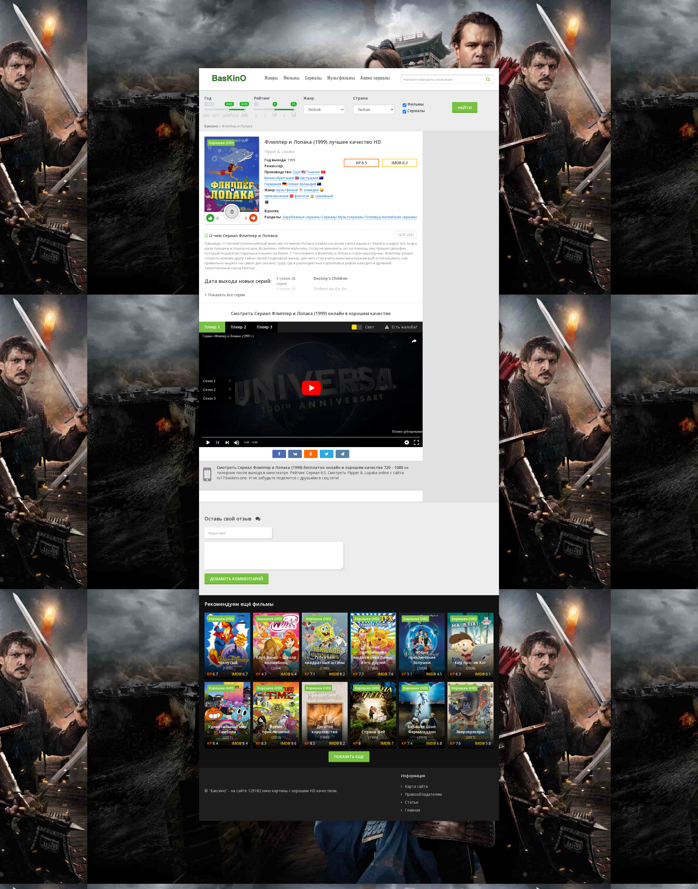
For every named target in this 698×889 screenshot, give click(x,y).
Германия (272, 183)
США (296, 171)
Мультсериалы (351, 216)
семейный (324, 195)
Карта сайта (416, 786)
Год (208, 98)
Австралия (309, 177)
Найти (465, 107)
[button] (224, 294)
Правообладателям (423, 794)
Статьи (411, 802)
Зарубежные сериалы (301, 216)
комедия (311, 189)
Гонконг (313, 171)
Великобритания (279, 177)
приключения (276, 195)
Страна (360, 98)
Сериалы (313, 77)
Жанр (308, 98)
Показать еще (349, 756)
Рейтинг (262, 98)
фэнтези (301, 195)
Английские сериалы (399, 216)
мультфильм (287, 189)
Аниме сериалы (375, 77)
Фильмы (291, 77)
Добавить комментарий (236, 578)
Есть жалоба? (404, 327)
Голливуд (373, 216)
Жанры (271, 77)
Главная (412, 810)
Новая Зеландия (301, 183)
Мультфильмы (341, 77)
